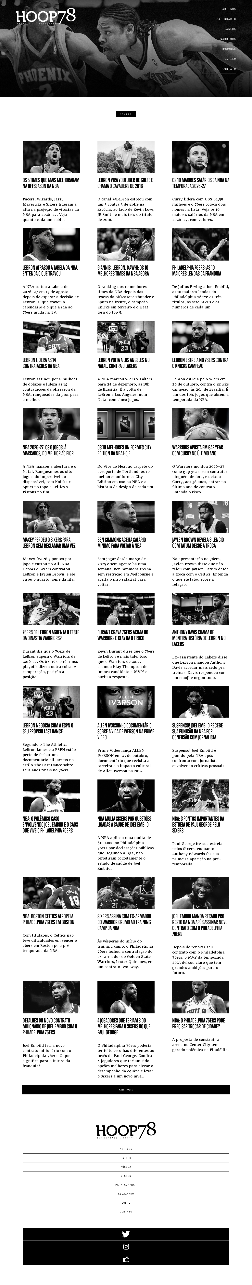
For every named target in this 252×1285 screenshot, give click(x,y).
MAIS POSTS (126, 1089)
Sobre (126, 1202)
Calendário (226, 18)
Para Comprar (126, 1184)
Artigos (229, 8)
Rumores (229, 48)
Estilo (230, 58)
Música (126, 1166)
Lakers (230, 28)
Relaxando (126, 1193)
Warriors (228, 38)
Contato (229, 68)
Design (126, 1175)
